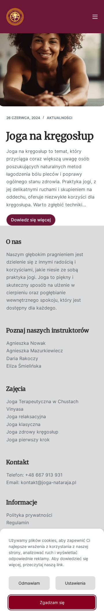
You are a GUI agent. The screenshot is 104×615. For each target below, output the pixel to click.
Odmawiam (29, 583)
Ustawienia (75, 583)
